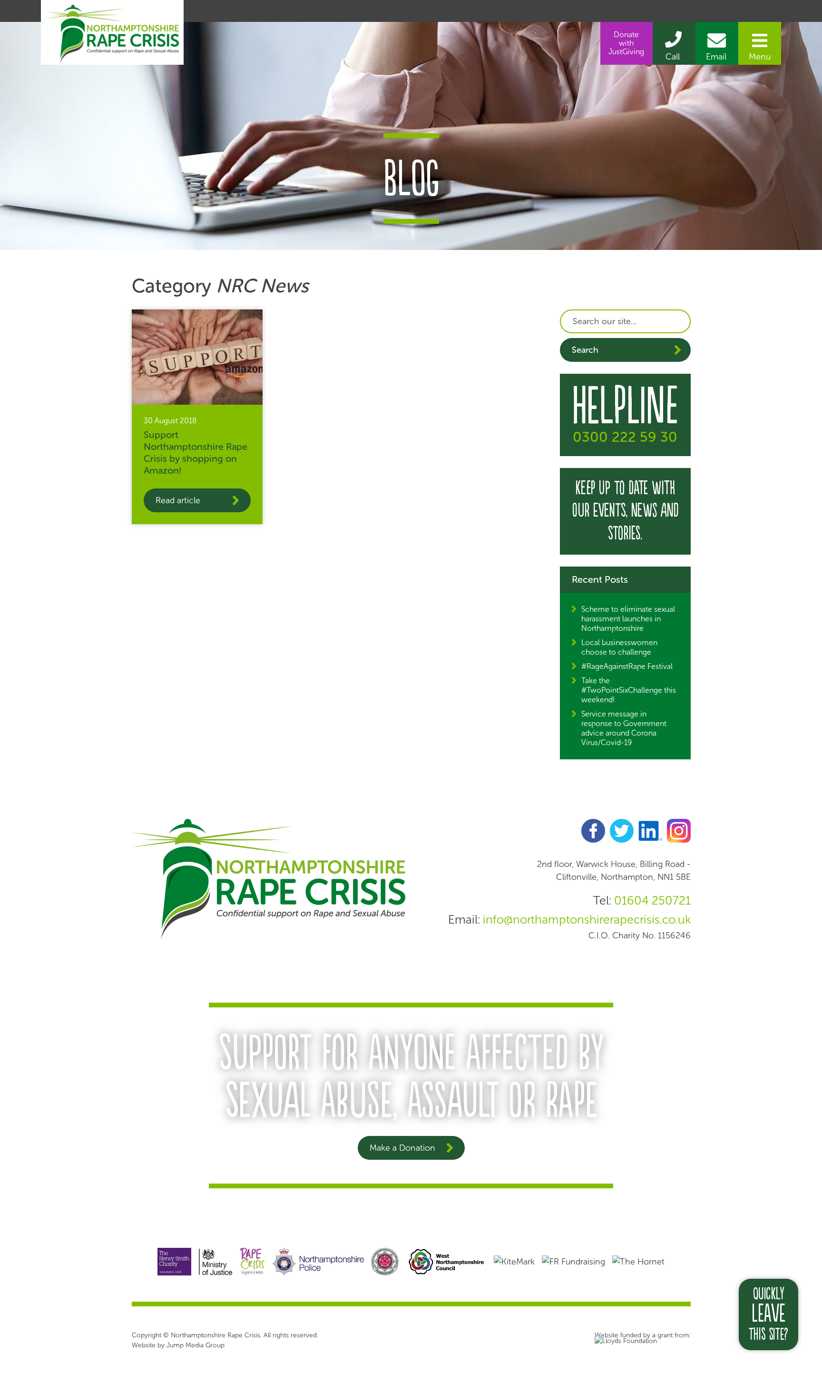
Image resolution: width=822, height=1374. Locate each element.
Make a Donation (402, 1148)
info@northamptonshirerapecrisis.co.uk (587, 919)
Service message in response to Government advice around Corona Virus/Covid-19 (623, 728)
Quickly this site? (768, 1314)
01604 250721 (652, 900)
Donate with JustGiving (626, 43)
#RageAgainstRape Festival (627, 666)
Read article (178, 500)
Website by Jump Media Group (178, 1345)
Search (585, 350)
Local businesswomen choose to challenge (619, 647)
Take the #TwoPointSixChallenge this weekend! (628, 690)
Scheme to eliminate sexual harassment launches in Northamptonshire (628, 619)
